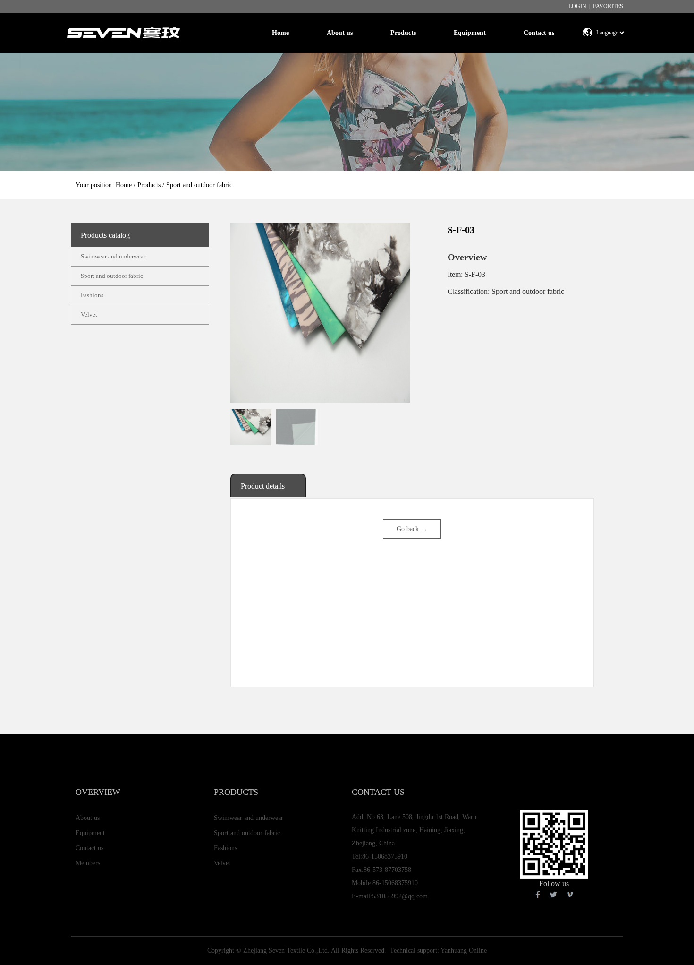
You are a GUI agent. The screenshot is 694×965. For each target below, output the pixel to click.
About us (340, 32)
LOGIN (577, 6)
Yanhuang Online (463, 950)
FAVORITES (608, 6)
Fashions (92, 295)
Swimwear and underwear (113, 256)
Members (88, 863)
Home (280, 32)
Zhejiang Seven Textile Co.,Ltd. (286, 950)
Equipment (470, 32)
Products (403, 32)
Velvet (89, 314)
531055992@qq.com (400, 896)
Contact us (539, 32)
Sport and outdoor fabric (112, 275)
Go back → (412, 529)
